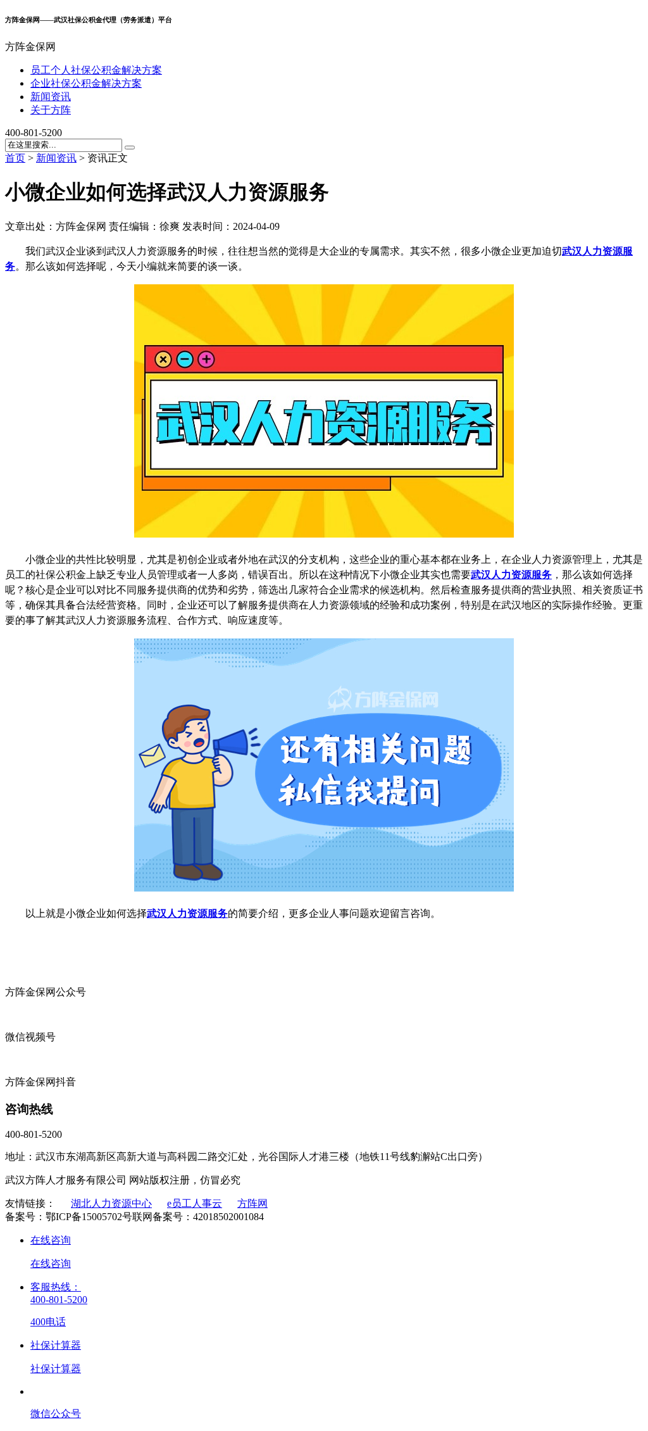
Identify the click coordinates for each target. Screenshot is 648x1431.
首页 (15, 158)
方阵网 (252, 1203)
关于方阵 (50, 109)
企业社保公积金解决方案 (86, 83)
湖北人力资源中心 (111, 1203)
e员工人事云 (194, 1203)
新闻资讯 (50, 96)
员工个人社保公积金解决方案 (96, 70)
